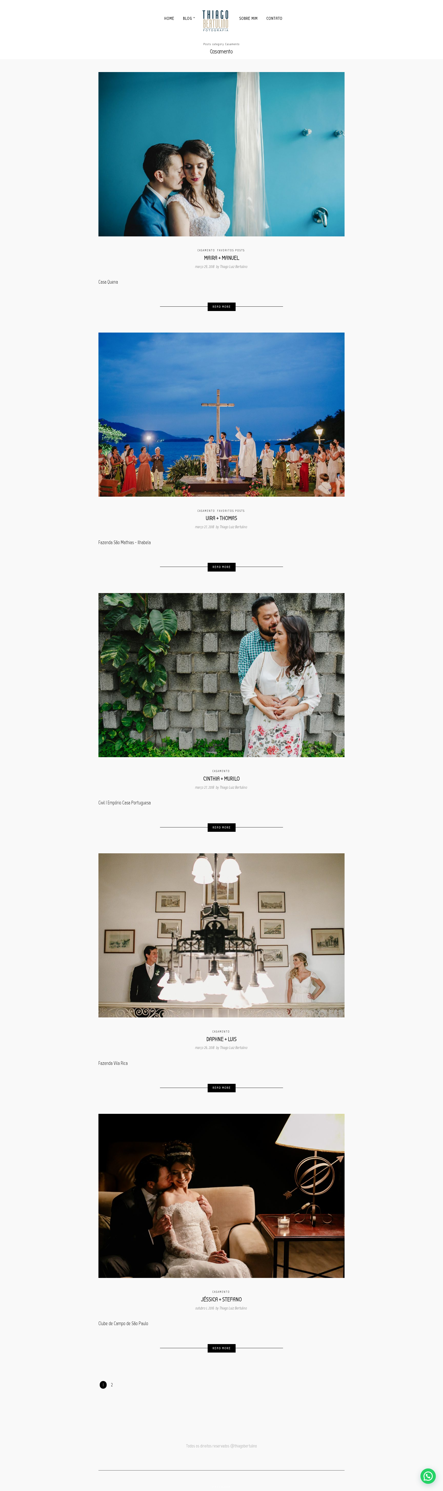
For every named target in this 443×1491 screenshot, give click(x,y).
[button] (428, 1476)
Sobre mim (248, 18)
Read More (222, 306)
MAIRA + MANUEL (221, 258)
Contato (274, 18)
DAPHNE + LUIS (221, 1039)
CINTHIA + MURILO (221, 778)
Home (169, 18)
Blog (187, 18)
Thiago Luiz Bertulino (233, 266)
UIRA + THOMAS (221, 518)
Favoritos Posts (231, 250)
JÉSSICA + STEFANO (221, 1299)
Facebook (222, 1487)
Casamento (206, 250)
